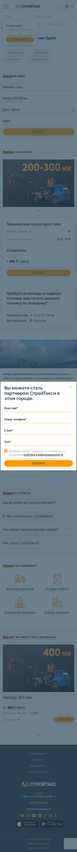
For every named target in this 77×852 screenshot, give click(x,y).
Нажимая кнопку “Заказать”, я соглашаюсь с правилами (37, 452)
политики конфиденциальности (43, 454)
